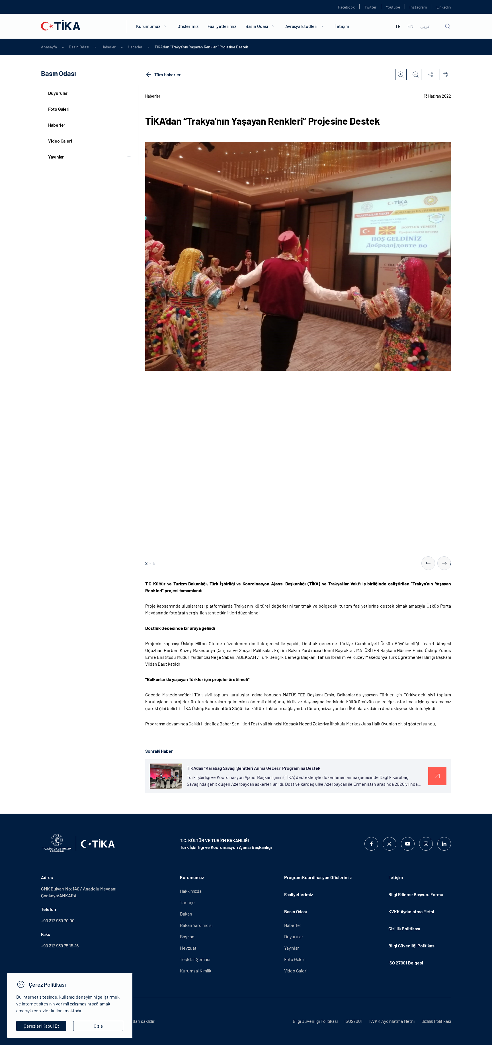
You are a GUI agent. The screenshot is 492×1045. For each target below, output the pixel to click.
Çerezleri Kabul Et (41, 1025)
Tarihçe (187, 902)
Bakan (186, 913)
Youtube (393, 7)
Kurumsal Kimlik (195, 970)
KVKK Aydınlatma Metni (411, 911)
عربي (425, 26)
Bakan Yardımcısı (196, 925)
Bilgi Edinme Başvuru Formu (415, 894)
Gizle (98, 1025)
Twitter (370, 7)
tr (398, 26)
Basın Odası (256, 26)
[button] (428, 563)
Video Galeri (60, 140)
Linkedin (443, 7)
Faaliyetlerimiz (222, 26)
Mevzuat (188, 948)
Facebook (346, 7)
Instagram (418, 7)
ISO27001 (353, 1021)
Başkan (187, 936)
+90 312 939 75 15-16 (60, 945)
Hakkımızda (191, 891)
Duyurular (57, 93)
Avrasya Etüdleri (301, 26)
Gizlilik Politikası (404, 928)
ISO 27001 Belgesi (405, 962)
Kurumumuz (148, 26)
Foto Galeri (58, 109)
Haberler (108, 47)
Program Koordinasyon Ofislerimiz (317, 877)
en (410, 26)
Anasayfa (49, 47)
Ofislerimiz (187, 26)
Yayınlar (291, 948)
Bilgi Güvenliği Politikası (412, 945)
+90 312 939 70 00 (58, 920)
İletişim (342, 26)
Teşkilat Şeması (195, 959)
